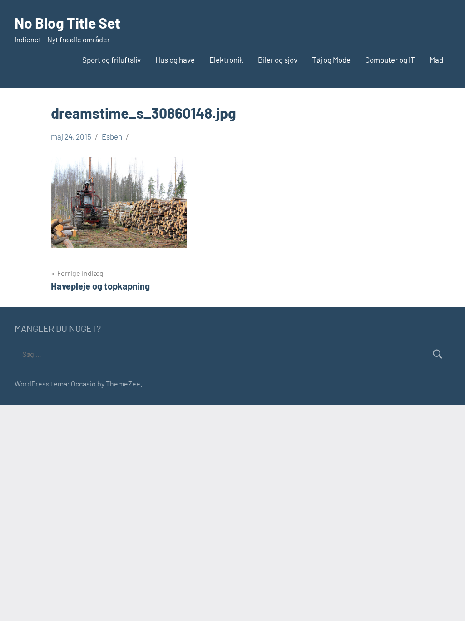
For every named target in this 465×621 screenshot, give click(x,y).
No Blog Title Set (67, 22)
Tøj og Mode (331, 59)
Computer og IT (390, 59)
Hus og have (175, 59)
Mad (436, 59)
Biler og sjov (277, 59)
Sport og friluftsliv (111, 59)
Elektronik (226, 59)
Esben (112, 136)
